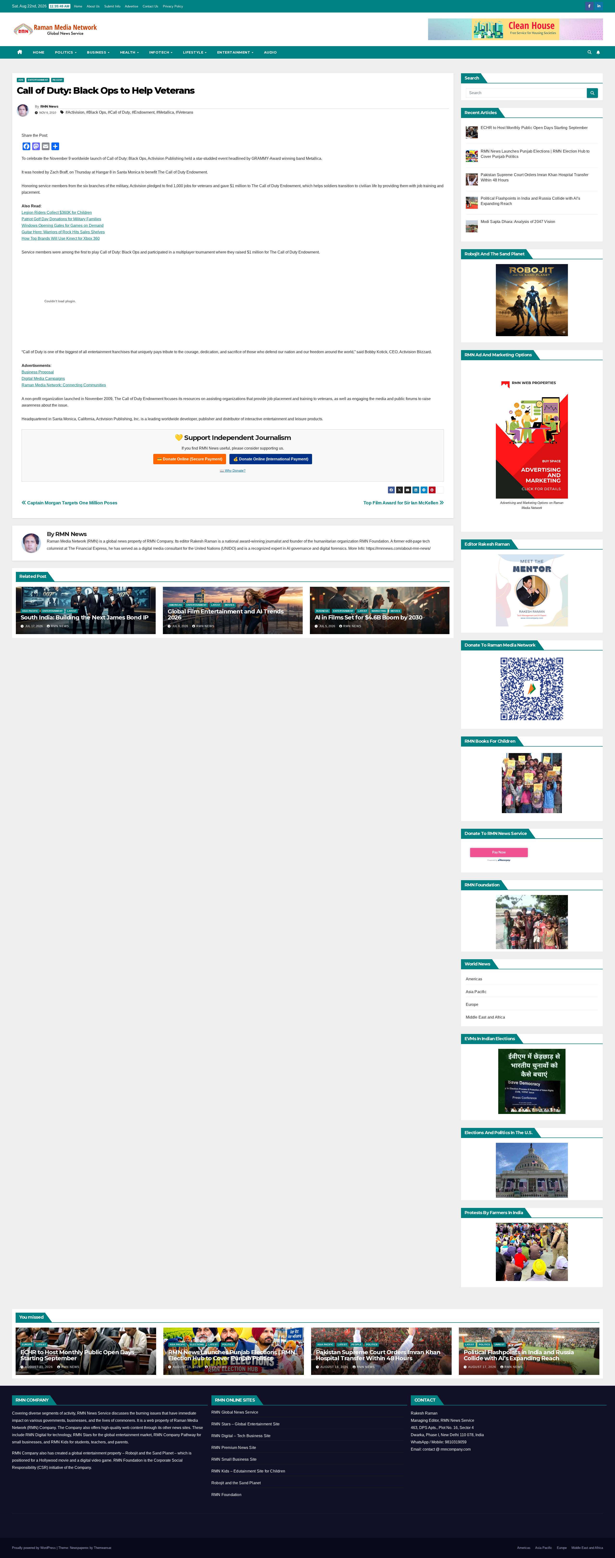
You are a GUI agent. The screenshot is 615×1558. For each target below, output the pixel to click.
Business (97, 52)
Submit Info (112, 6)
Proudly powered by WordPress (34, 1548)
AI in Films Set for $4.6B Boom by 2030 (368, 617)
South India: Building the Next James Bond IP (84, 617)
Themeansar (102, 1548)
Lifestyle (193, 52)
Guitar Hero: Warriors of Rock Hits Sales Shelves (63, 232)
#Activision (75, 112)
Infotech (159, 52)
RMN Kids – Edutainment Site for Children (248, 1471)
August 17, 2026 (482, 1367)
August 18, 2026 (334, 1367)
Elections (197, 1344)
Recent (57, 80)
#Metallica (165, 112)
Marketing (379, 611)
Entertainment (234, 52)
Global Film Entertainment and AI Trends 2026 (225, 614)
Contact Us (150, 6)
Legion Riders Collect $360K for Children (57, 212)
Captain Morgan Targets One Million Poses (71, 502)
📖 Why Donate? (233, 470)
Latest (71, 611)
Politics (64, 52)
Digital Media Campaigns (43, 379)
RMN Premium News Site (233, 1448)
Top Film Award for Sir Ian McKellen (401, 502)
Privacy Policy (173, 6)
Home (78, 6)
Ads (20, 80)
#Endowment (143, 112)
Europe (472, 1004)
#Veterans (184, 112)
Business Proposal (38, 372)
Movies (229, 605)
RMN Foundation (226, 1495)
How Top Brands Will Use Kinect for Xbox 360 (61, 238)
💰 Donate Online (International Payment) (270, 459)
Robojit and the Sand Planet (236, 1483)
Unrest (499, 1344)
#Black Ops (96, 112)
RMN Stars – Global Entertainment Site (245, 1424)
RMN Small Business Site (234, 1459)
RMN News (49, 106)
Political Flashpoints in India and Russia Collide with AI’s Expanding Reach (519, 1355)
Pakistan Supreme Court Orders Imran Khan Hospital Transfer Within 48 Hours (378, 1355)
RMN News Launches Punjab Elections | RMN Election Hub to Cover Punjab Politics (231, 1355)
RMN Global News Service (234, 1412)
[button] (589, 52)
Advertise (131, 6)
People (356, 1344)
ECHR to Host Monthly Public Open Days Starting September (77, 1355)
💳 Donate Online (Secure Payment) (189, 459)
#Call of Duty (119, 112)
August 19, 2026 (187, 1367)
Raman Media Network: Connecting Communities (64, 385)
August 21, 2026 (39, 1367)
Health (128, 52)
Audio (270, 52)
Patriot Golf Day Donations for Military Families (61, 219)
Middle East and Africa (485, 1017)
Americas (175, 605)
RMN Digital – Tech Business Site (241, 1436)
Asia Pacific (30, 611)
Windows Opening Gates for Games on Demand (63, 225)
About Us (93, 6)
